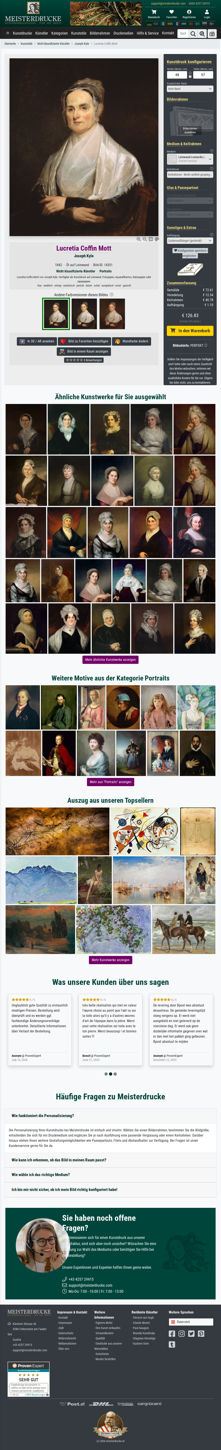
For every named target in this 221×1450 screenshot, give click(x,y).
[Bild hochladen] (212, 33)
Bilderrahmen (100, 33)
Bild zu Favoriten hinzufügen (87, 341)
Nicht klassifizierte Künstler (53, 44)
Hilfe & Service (148, 33)
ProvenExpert (27, 1056)
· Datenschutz (65, 1333)
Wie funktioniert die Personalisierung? (43, 1115)
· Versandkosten (104, 1333)
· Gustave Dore (140, 1343)
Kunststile (78, 33)
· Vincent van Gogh (143, 1318)
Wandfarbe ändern (134, 341)
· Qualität (99, 1338)
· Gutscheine (101, 1354)
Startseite (10, 44)
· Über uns (63, 1349)
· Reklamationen (66, 1343)
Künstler (41, 33)
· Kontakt (62, 1318)
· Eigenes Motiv (103, 1323)
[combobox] (190, 89)
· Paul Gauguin (140, 1328)
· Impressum (64, 1323)
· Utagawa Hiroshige (144, 1338)
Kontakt (168, 33)
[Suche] (193, 33)
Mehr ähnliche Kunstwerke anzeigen (110, 660)
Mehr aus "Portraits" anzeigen (110, 782)
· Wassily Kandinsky (143, 1333)
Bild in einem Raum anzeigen (86, 351)
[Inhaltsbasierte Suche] (202, 33)
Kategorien (59, 33)
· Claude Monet (141, 1323)
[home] (7, 33)
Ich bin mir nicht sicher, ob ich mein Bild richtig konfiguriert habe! (64, 1189)
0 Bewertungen (92, 360)
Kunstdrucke (22, 33)
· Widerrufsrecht (66, 1338)
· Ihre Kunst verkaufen (107, 1328)
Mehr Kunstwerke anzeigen (110, 960)
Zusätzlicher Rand (176, 83)
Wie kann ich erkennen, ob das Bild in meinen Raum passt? (59, 1159)
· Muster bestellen (105, 1359)
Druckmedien (123, 33)
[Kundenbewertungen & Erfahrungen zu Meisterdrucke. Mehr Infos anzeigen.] (29, 1379)
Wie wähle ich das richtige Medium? (41, 1174)
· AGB (60, 1328)
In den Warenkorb (192, 330)
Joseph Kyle (81, 44)
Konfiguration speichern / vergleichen (192, 253)
